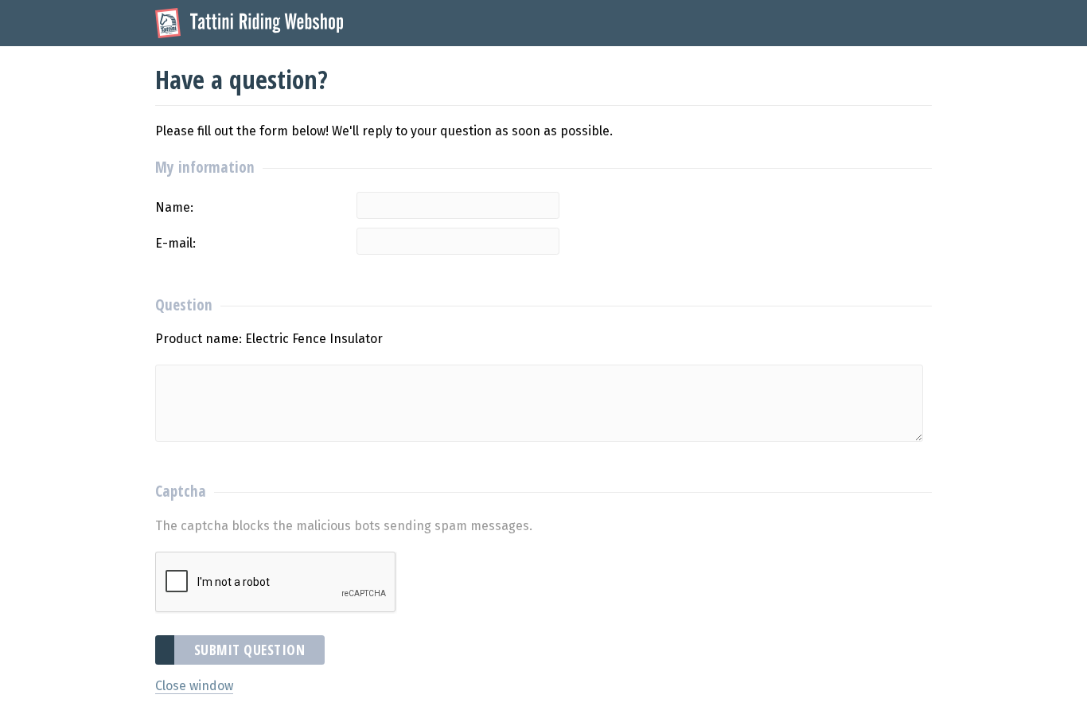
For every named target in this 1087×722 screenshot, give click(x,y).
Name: (174, 207)
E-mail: (175, 243)
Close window (194, 685)
